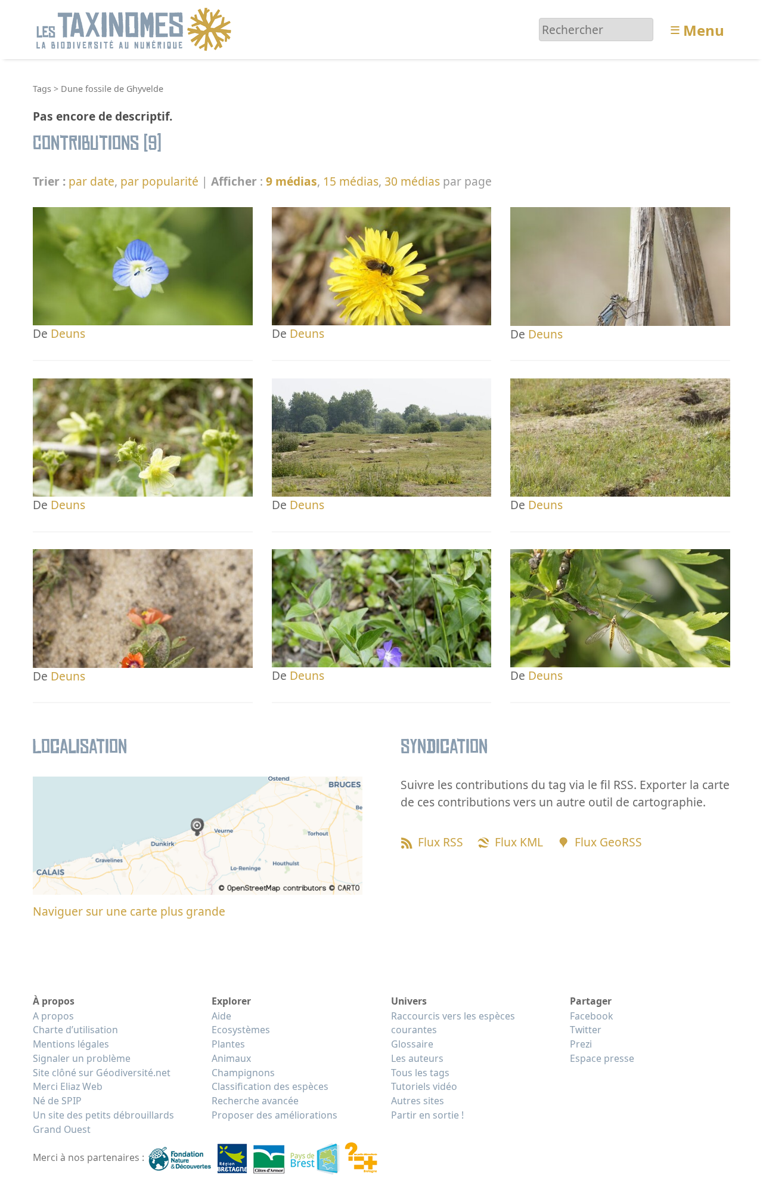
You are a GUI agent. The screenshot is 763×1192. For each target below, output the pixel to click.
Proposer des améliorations (274, 1115)
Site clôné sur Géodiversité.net (101, 1072)
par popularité (159, 181)
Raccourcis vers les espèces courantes (453, 1023)
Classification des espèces (270, 1086)
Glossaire (412, 1044)
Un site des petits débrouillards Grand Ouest (103, 1122)
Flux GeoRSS (608, 842)
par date (91, 181)
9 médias (291, 181)
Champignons (243, 1072)
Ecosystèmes (241, 1029)
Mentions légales (71, 1044)
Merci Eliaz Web (68, 1086)
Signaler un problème (82, 1058)
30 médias (412, 181)
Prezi (581, 1044)
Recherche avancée (255, 1100)
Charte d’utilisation (75, 1029)
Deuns (68, 333)
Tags (42, 88)
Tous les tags (420, 1072)
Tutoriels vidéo (424, 1086)
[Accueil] (135, 28)
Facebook (591, 1015)
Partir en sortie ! (427, 1115)
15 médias (351, 181)
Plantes (228, 1044)
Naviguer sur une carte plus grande (129, 911)
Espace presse (602, 1058)
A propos (53, 1015)
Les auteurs (417, 1058)
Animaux (231, 1058)
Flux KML (519, 842)
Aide (221, 1015)
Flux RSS (440, 842)
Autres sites (417, 1100)
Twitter (585, 1029)
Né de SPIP (57, 1100)
